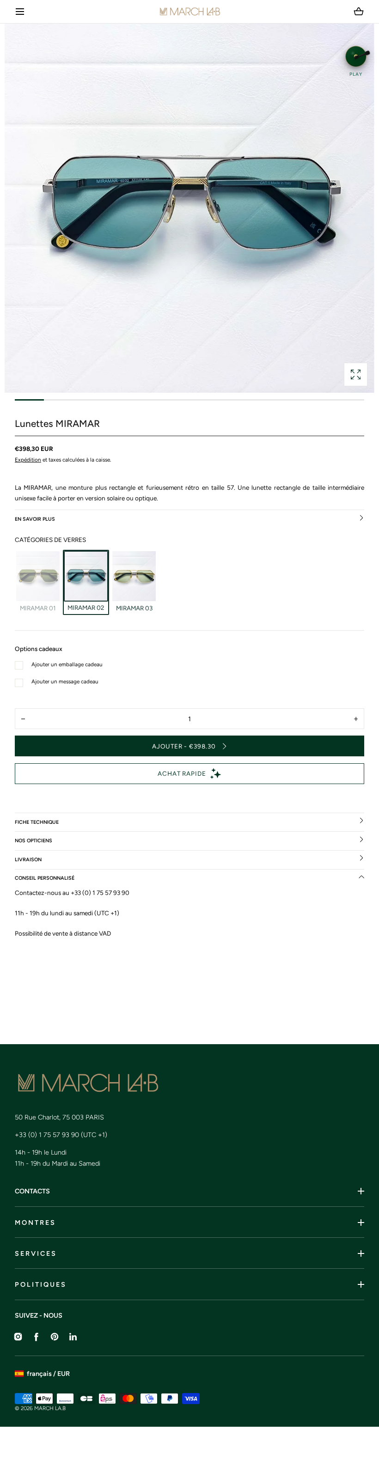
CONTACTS (32, 1191)
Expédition (28, 459)
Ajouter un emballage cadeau (67, 664)
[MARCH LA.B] (190, 11)
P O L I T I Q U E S (40, 1284)
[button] (20, 11)
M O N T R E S (35, 1222)
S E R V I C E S (35, 1253)
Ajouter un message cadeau (64, 681)
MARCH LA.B (50, 1408)
